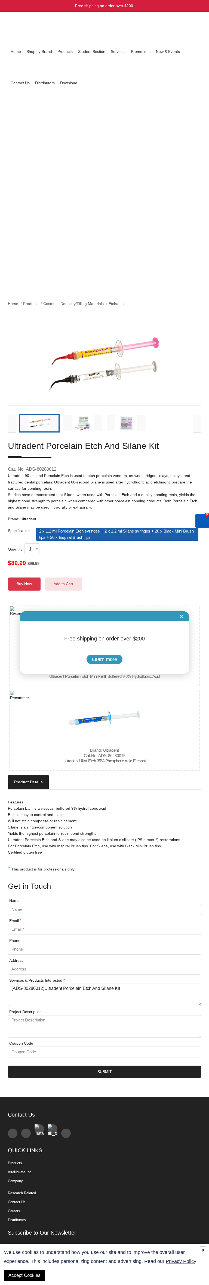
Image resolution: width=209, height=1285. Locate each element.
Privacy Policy (181, 1261)
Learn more (104, 659)
